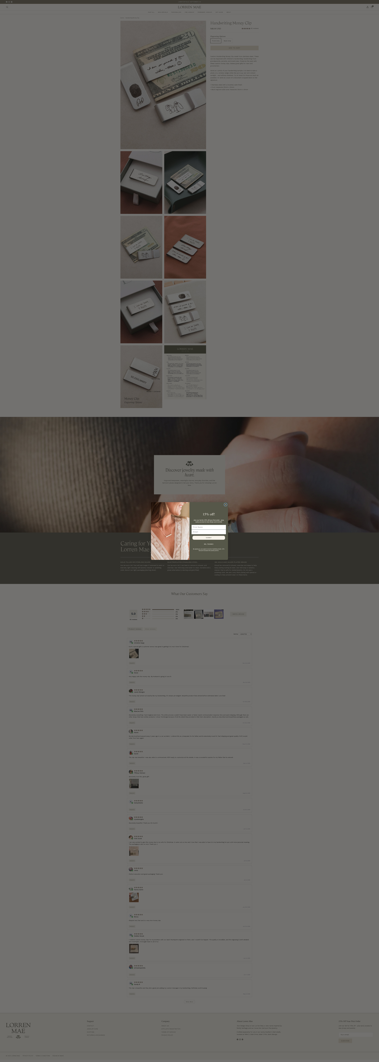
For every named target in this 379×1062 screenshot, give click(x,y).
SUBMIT (209, 537)
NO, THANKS (208, 544)
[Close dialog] (225, 504)
